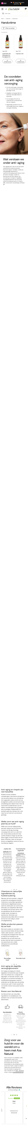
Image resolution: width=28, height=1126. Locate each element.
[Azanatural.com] (13, 9)
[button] (25, 9)
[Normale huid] (20, 952)
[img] (14, 1103)
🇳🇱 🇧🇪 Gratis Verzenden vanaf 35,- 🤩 (17, 3)
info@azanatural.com (18, 1072)
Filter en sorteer (10, 28)
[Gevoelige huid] (7, 952)
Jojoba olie (5, 851)
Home (2, 18)
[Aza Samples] (7, 1006)
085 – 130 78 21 (20, 1070)
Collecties (8, 18)
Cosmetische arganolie (20, 853)
